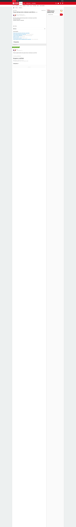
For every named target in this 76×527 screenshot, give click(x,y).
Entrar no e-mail (16, 36)
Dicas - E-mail (24, 38)
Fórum (21, 3)
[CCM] (16, 3)
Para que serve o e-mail (17, 38)
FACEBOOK (24, 5)
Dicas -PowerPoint (30, 34)
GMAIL (38, 5)
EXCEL (31, 5)
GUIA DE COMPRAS (42, 5)
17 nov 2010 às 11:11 (22, 15)
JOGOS (14, 5)
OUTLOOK (28, 5)
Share (15, 28)
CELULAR (20, 5)
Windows (20, 7)
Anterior (15, 10)
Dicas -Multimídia (35, 39)
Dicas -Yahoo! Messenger (27, 35)
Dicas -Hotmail (22, 36)
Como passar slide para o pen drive (19, 34)
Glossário (34, 3)
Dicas (24, 3)
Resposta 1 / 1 (15, 44)
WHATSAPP (17, 5)
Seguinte (42, 10)
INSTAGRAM (34, 5)
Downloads (28, 3)
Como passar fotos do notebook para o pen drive (22, 39)
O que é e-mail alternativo (17, 35)
